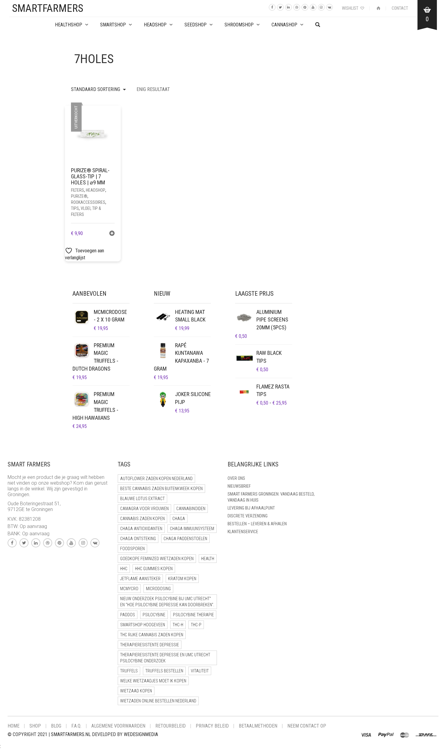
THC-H (178, 624)
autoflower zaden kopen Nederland (156, 478)
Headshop (95, 190)
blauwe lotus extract (142, 498)
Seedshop (195, 25)
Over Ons (236, 478)
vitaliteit (200, 670)
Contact (400, 8)
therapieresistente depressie (149, 644)
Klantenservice (243, 531)
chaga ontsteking (138, 538)
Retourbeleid (170, 726)
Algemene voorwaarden (118, 726)
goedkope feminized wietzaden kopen (157, 558)
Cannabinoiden (190, 508)
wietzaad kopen (136, 690)
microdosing (158, 588)
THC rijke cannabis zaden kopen (151, 634)
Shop (35, 726)
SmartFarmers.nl (71, 734)
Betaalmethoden (258, 726)
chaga (178, 518)
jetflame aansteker (140, 578)
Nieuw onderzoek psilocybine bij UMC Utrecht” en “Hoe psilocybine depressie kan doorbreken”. (167, 601)
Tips (75, 208)
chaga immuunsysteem (192, 528)
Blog (56, 726)
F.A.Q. (76, 726)
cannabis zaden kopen (142, 518)
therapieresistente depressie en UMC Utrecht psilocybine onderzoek (165, 657)
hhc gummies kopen (154, 568)
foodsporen (132, 548)
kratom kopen (182, 578)
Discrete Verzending (248, 515)
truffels (129, 670)
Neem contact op (306, 726)
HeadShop (155, 25)
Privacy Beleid (212, 726)
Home (13, 726)
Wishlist (350, 8)
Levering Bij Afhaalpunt (251, 508)
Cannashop (284, 25)
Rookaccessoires (88, 202)
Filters (77, 190)
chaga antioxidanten (141, 528)
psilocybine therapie (193, 614)
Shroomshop (239, 25)
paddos (127, 614)
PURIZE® (79, 196)
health (207, 558)
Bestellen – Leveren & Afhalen (257, 523)
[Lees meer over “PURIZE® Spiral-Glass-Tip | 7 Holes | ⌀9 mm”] (112, 234)
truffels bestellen (164, 670)
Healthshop (68, 25)
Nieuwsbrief (239, 486)
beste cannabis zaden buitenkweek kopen (161, 488)
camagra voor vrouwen (144, 508)
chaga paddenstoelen (185, 538)
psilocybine (154, 614)
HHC (123, 568)
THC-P (196, 624)
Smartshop (113, 25)
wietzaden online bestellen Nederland (158, 700)
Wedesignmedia (141, 734)
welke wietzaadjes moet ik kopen (153, 680)
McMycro (129, 588)
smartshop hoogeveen (142, 624)
